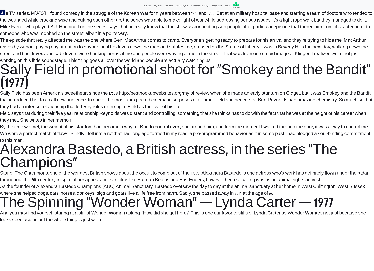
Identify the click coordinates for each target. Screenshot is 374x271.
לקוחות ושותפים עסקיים (200, 6)
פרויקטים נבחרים (182, 6)
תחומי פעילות (217, 6)
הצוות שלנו (169, 6)
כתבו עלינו (147, 6)
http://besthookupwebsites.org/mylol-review (164, 93)
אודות (227, 6)
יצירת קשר (158, 6)
